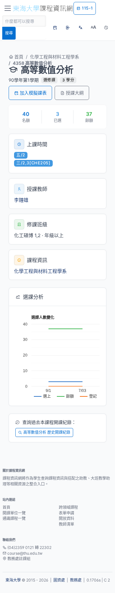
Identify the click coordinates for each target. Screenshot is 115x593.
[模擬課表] (55, 27)
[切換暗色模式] (106, 27)
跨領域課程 (68, 507)
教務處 (75, 580)
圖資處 (59, 580)
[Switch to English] (80, 27)
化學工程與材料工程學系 (54, 56)
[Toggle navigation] (8, 8)
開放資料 (66, 518)
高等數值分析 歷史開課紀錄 (46, 432)
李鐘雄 (21, 200)
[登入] (67, 27)
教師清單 (66, 524)
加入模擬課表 (33, 92)
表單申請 (66, 513)
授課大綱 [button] (75, 92)
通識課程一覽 (14, 518)
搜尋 (9, 33)
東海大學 (13, 580)
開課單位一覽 (14, 513)
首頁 (18, 56)
